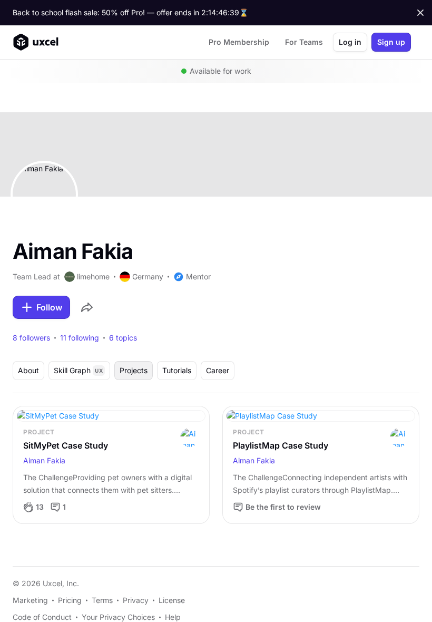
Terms (102, 600)
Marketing (30, 600)
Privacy (136, 600)
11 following (79, 338)
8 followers (31, 338)
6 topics (123, 338)
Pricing (70, 600)
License (172, 600)
